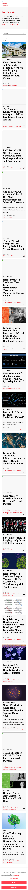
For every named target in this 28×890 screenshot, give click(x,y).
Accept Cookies (14, 887)
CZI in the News (13, 85)
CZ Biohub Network (7, 302)
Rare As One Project (7, 512)
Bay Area (5, 126)
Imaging (19, 510)
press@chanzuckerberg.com (10, 24)
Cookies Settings (14, 878)
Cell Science (6, 510)
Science (13, 168)
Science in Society (11, 769)
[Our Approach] (5, 3)
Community (5, 85)
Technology (18, 168)
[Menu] (25, 4)
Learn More (16, 875)
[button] (14, 36)
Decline (14, 882)
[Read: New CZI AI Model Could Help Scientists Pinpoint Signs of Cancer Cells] (14, 708)
